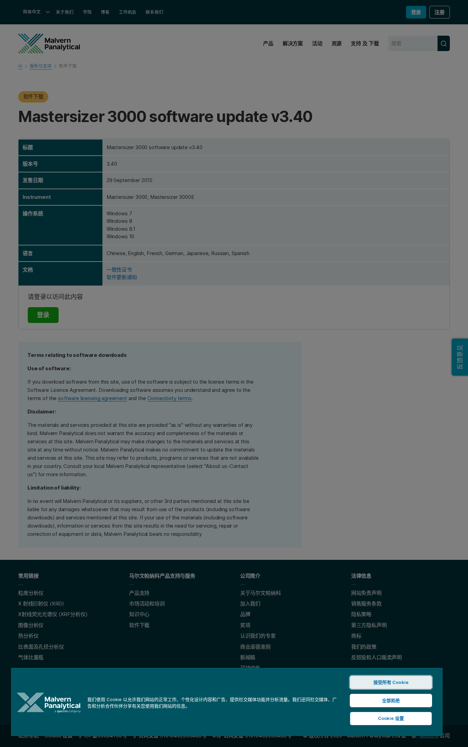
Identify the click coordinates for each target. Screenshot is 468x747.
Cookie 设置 (391, 718)
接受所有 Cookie (390, 682)
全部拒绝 (391, 700)
